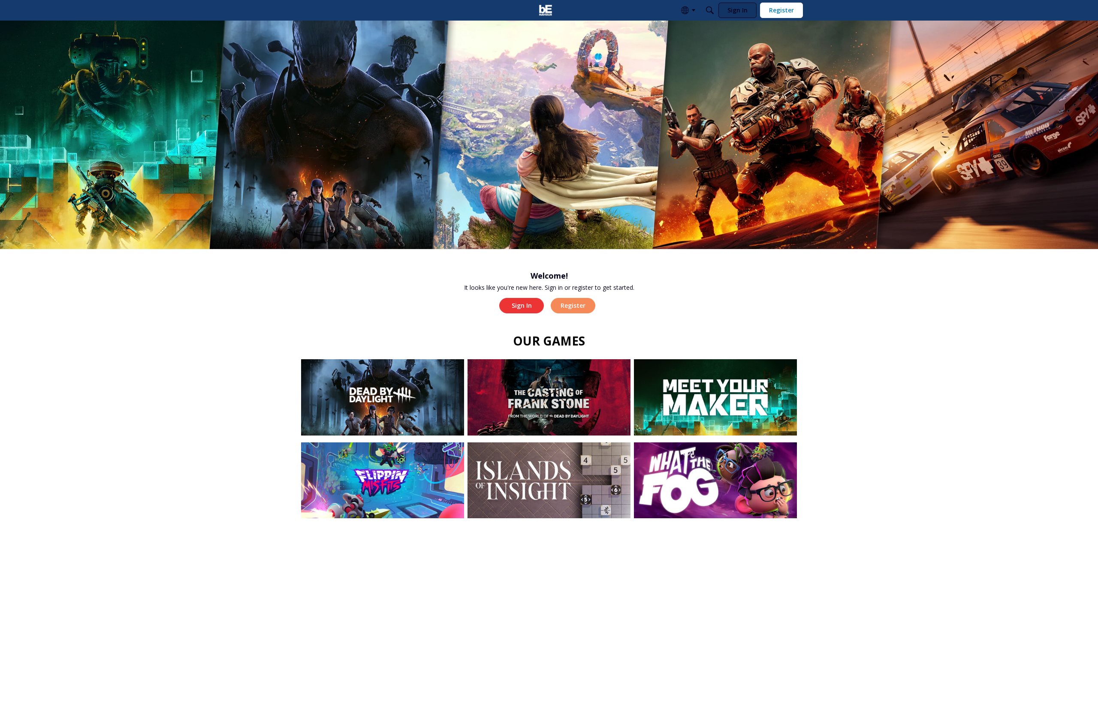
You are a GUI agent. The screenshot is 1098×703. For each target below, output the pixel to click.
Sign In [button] (522, 305)
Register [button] (573, 305)
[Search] (710, 10)
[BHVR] (545, 10)
